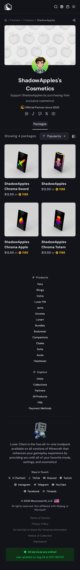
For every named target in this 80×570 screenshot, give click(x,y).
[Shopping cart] (68, 6)
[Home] (5, 20)
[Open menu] (74, 6)
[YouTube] (53, 113)
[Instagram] (26, 113)
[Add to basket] (8, 147)
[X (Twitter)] (46, 113)
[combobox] (54, 136)
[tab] (40, 124)
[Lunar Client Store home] (8, 6)
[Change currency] (62, 6)
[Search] (56, 6)
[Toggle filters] (74, 136)
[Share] (74, 20)
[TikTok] (33, 113)
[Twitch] (40, 113)
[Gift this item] (13, 147)
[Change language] (56, 501)
